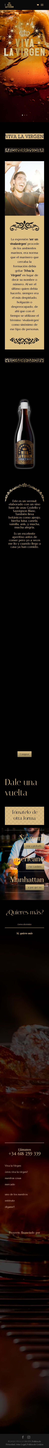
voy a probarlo (34, 845)
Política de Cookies (35, 1444)
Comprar (24, 754)
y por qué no (35, 887)
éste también (35, 866)
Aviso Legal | (21, 1444)
